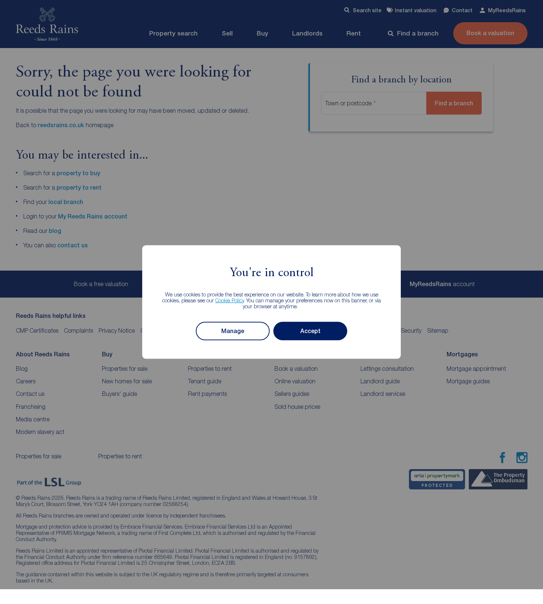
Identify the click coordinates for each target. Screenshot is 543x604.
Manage (232, 331)
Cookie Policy (229, 300)
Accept (310, 331)
